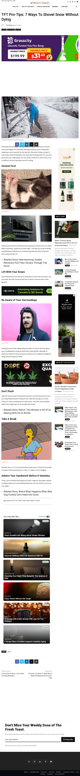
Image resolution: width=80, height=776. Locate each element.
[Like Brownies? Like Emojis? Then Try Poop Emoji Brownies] (59, 444)
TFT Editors (9, 25)
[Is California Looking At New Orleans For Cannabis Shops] (59, 284)
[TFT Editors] (2, 25)
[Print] (36, 144)
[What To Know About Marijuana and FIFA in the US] (67, 229)
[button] (76, 6)
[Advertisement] (40, 80)
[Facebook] (17, 144)
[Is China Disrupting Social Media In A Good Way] (59, 272)
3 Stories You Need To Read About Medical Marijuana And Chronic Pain (40, 676)
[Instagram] (34, 762)
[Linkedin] (27, 144)
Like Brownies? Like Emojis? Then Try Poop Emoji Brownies (71, 444)
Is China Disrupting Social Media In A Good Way (71, 272)
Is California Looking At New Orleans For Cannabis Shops (71, 283)
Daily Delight (11, 29)
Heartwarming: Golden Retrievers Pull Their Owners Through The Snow (25, 262)
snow (9, 651)
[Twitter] (22, 144)
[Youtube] (51, 762)
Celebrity (67, 448)
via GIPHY (5, 211)
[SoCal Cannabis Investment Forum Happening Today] (67, 375)
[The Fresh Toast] (40, 3)
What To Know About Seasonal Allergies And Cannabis (72, 261)
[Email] (31, 144)
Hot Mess (18, 29)
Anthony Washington (61, 245)
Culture (4, 29)
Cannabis (67, 276)
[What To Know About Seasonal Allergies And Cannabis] (59, 261)
